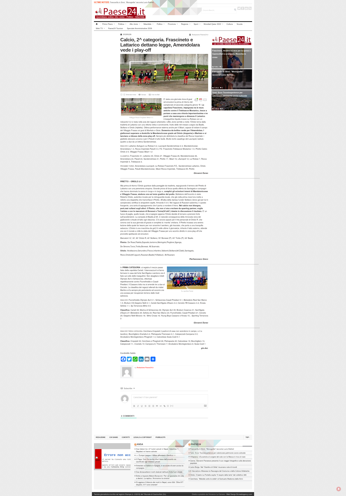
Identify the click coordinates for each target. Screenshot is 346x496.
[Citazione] (157, 406)
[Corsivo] (138, 406)
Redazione (100, 437)
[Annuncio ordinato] (149, 406)
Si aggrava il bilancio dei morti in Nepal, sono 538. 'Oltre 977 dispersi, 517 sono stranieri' (159, 483)
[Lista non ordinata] (153, 406)
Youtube (246, 8)
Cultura (230, 24)
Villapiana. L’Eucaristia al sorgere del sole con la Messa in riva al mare (217, 456)
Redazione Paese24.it (200, 35)
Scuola (239, 24)
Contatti (126, 437)
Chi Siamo (113, 437)
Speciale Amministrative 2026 (139, 28)
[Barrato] (145, 406)
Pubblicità (160, 437)
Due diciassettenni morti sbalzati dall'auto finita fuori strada (159, 472)
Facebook (242, 8)
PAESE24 (196, 444)
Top (248, 437)
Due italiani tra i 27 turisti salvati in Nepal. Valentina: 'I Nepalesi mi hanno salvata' (157, 450)
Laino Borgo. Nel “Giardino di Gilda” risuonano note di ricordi (213, 467)
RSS (250, 8)
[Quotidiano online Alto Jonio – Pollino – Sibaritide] (97, 24)
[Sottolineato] (142, 406)
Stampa (143, 95)
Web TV (99, 28)
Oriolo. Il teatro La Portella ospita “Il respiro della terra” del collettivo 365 (218, 475)
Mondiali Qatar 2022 (212, 24)
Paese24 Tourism (115, 28)
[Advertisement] (106, 73)
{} (168, 406)
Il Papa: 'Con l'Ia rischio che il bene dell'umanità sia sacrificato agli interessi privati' (156, 460)
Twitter (239, 8)
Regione (184, 24)
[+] (171, 406)
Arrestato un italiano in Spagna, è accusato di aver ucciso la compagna (159, 466)
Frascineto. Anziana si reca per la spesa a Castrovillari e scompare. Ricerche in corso (231, 54)
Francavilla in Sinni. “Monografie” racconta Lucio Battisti (132, 2)
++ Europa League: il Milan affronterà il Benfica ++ (156, 455)
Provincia (172, 24)
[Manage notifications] (339, 489)
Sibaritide (147, 24)
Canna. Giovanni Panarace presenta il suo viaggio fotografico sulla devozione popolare (220, 461)
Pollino (159, 24)
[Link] (164, 406)
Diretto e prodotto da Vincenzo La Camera (208, 494)
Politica (121, 24)
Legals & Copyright (143, 437)
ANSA (140, 444)
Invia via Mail (155, 95)
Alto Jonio (134, 24)
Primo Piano (107, 24)
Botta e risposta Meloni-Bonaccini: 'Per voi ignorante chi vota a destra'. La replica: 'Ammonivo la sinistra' (160, 477)
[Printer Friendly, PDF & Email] (200, 99)
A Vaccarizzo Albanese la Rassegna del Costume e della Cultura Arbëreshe (219, 471)
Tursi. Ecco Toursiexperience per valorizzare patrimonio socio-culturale (229, 94)
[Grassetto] (134, 406)
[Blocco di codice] (161, 406)
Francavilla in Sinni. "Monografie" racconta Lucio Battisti (227, 73)
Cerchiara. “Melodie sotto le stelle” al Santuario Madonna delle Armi (216, 478)
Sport (196, 24)
